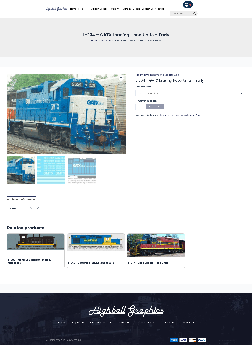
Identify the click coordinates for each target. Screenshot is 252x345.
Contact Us (147, 8)
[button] (121, 78)
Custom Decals (99, 8)
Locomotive (142, 74)
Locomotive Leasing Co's (164, 74)
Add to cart (155, 106)
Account (159, 8)
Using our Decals (131, 8)
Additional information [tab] (21, 199)
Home (73, 8)
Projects (82, 8)
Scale (138, 86)
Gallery (115, 8)
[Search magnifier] (194, 13)
